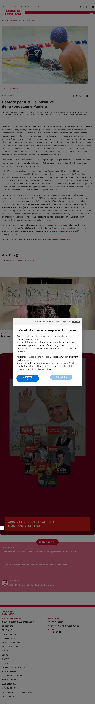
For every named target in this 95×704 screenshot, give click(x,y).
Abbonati (76, 321)
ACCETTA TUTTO (27, 378)
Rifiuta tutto (61, 377)
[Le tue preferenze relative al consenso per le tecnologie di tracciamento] (2, 528)
